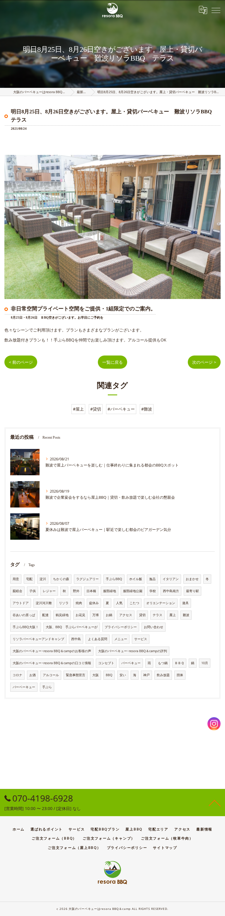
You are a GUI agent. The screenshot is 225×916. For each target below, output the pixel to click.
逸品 (152, 579)
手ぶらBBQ (114, 579)
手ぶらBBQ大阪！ (26, 627)
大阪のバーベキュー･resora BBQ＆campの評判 (132, 651)
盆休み (94, 603)
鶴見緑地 (62, 615)
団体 (180, 675)
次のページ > (204, 362)
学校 (152, 591)
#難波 (146, 409)
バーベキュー (131, 663)
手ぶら (47, 687)
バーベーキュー (24, 687)
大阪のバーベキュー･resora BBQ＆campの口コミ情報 (52, 663)
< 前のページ (21, 362)
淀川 (43, 579)
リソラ (64, 603)
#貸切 (95, 409)
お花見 (80, 615)
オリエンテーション (160, 603)
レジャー (49, 591)
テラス (157, 615)
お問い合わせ (153, 627)
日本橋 (91, 591)
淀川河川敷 (44, 603)
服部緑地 (109, 591)
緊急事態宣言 (75, 675)
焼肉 (79, 603)
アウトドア (21, 603)
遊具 (185, 603)
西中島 (76, 639)
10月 (204, 663)
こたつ (134, 603)
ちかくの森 (61, 579)
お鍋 (109, 615)
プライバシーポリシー (121, 627)
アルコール (51, 675)
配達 (45, 615)
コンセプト (106, 663)
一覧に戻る (112, 362)
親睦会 (17, 591)
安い (123, 675)
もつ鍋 (163, 663)
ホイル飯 (135, 579)
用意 (16, 579)
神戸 (146, 675)
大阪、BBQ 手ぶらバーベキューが (72, 627)
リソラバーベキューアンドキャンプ (38, 639)
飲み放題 (163, 675)
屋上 (172, 615)
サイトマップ (165, 847)
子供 (32, 591)
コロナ (17, 675)
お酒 (32, 675)
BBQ (109, 675)
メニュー (120, 639)
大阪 (95, 675)
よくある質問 (97, 639)
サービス (140, 639)
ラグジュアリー (87, 579)
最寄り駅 (192, 591)
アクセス (125, 615)
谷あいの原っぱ (24, 615)
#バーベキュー (121, 409)
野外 (76, 591)
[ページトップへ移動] (215, 803)
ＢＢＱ (179, 663)
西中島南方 (171, 591)
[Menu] (215, 10)
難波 (186, 615)
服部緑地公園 (132, 591)
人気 (119, 603)
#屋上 (78, 409)
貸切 (142, 615)
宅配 (29, 579)
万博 (95, 615)
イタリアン (171, 579)
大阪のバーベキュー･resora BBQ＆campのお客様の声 (52, 651)
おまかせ (192, 579)
